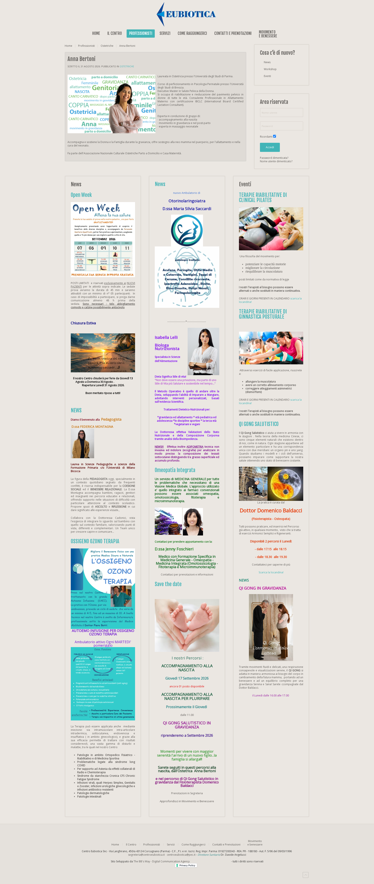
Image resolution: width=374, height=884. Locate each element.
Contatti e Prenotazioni (232, 33)
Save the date (168, 584)
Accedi (270, 147)
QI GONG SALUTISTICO (259, 424)
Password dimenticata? (274, 158)
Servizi (165, 33)
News (267, 62)
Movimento (268, 34)
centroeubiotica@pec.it (181, 855)
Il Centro (114, 33)
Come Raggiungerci (192, 33)
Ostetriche (107, 46)
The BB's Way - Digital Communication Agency (182, 861)
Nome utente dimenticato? (276, 161)
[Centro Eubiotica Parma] (187, 14)
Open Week (81, 195)
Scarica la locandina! (271, 572)
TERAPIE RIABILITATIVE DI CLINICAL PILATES (263, 197)
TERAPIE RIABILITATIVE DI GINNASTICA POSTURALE (263, 314)
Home (96, 33)
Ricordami (266, 136)
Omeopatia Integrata (175, 470)
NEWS (76, 410)
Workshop (270, 69)
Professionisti (140, 33)
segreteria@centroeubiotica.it (146, 855)
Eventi (267, 76)
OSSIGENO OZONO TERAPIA (95, 541)
